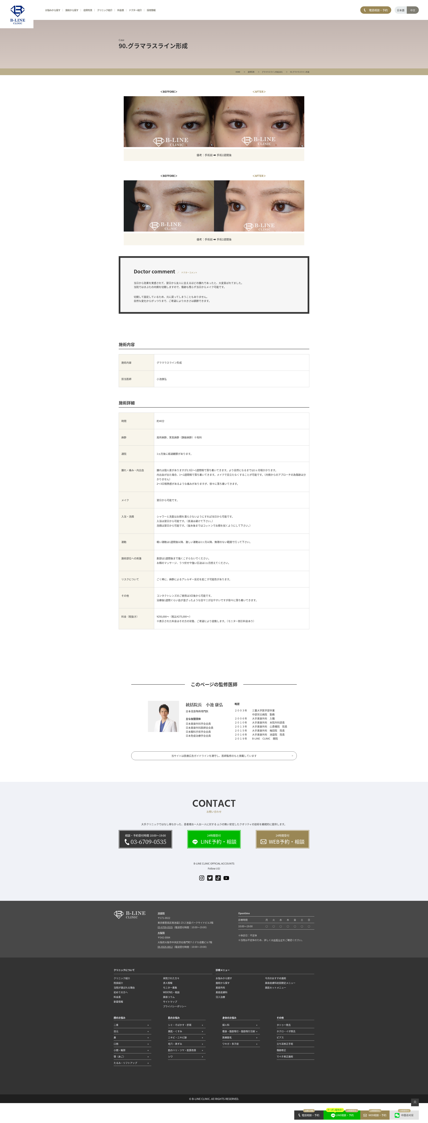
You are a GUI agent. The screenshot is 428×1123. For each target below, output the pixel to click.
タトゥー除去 (284, 1024)
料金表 (120, 10)
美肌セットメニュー (275, 987)
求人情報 (167, 982)
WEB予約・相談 (171, 992)
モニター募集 (170, 987)
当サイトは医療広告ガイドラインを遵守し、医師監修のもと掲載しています (214, 755)
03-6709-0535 (165, 927)
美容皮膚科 (221, 992)
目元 (281, 72)
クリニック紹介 (104, 10)
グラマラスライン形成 (270, 72)
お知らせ (278, 940)
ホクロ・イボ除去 (286, 1031)
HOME (238, 72)
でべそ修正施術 (285, 1056)
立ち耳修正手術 (285, 1043)
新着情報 (118, 1001)
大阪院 (161, 932)
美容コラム (169, 997)
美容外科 (220, 987)
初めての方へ (121, 992)
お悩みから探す (52, 10)
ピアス (280, 1037)
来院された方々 (171, 978)
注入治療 (220, 997)
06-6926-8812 (165, 946)
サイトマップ (170, 1001)
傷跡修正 (281, 1050)
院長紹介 (118, 982)
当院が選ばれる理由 (124, 987)
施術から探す (71, 10)
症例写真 (251, 72)
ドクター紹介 (135, 10)
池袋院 (161, 913)
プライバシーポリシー (174, 1006)
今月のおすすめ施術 (275, 978)
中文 (412, 10)
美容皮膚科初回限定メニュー (280, 982)
